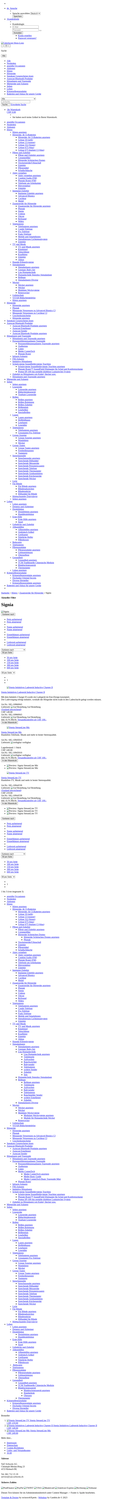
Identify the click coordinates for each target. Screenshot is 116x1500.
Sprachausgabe (19, 455)
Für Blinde (17, 483)
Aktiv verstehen (19, 173)
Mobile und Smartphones (29, 236)
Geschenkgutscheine (21, 315)
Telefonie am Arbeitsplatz (29, 183)
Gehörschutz (18, 295)
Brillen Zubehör (25, 405)
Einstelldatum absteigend (18, 637)
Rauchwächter (30, 1062)
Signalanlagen (18, 264)
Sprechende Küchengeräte (30, 476)
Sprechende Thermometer (29, 471)
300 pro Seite (13, 665)
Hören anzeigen (19, 132)
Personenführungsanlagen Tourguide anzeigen (38, 343)
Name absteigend (14, 629)
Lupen (15, 415)
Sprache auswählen (21, 13)
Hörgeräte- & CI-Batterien (24, 135)
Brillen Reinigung (26, 402)
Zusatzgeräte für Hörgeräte (24, 203)
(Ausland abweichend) (11, 709)
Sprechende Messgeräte (28, 463)
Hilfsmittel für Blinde (27, 494)
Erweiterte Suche (18, 104)
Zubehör (22, 165)
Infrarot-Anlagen (19, 356)
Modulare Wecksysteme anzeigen (39, 1115)
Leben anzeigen (19, 504)
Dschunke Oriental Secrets (24, 578)
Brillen (15, 397)
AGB (9, 1453)
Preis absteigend (14, 622)
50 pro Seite (12, 657)
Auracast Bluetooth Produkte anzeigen (29, 326)
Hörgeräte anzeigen (21, 305)
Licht (14, 481)
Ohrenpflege (23, 555)
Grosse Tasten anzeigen (28, 448)
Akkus (21, 259)
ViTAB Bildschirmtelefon (24, 298)
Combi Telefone (25, 229)
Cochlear (22, 198)
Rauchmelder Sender (33, 1095)
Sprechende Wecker (27, 478)
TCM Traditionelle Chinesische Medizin (36, 562)
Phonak (21, 208)
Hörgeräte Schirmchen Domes (31, 160)
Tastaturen (22, 453)
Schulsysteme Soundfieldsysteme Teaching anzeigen (41, 366)
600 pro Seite (13, 668)
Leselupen (22, 422)
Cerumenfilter (24, 157)
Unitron (21, 214)
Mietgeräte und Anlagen (17, 83)
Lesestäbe (22, 425)
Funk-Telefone (24, 234)
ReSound (22, 219)
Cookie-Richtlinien (15, 1448)
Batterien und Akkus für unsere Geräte (24, 94)
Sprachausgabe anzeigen (29, 458)
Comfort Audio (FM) (27, 178)
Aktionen (11, 68)
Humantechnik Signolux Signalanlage (35, 275)
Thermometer (24, 567)
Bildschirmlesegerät (27, 392)
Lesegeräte (17, 387)
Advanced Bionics (26, 196)
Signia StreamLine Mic (11, 732)
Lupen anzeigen (25, 417)
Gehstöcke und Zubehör (23, 524)
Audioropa (23, 346)
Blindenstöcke (24, 491)
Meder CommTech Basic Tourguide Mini (42, 1179)
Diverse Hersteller (20, 580)
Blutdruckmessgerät (27, 565)
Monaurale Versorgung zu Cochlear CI (29, 313)
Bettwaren (17, 542)
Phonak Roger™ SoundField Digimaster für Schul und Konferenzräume (50, 369)
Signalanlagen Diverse (28, 280)
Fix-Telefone (24, 231)
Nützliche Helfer (25, 537)
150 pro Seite (13, 662)
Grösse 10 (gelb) (25, 140)
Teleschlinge (23, 252)
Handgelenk (29, 1393)
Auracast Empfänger (21, 328)
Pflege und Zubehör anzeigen (31, 155)
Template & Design (10, 1497)
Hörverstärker (24, 185)
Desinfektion (18, 509)
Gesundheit (17, 557)
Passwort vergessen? (27, 38)
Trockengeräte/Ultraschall (29, 163)
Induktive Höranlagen (22, 361)
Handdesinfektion (26, 514)
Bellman (22, 277)
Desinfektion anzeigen (28, 511)
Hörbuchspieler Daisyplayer (24, 496)
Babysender (29, 1064)
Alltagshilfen (18, 527)
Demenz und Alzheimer (23, 506)
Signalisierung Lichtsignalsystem (32, 239)
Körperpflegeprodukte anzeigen (26, 575)
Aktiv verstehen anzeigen (29, 175)
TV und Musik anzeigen (29, 247)
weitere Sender (30, 1069)
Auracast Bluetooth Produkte (20, 78)
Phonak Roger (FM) (27, 180)
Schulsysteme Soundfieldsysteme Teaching (31, 364)
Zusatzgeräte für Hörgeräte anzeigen (34, 206)
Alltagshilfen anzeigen (28, 529)
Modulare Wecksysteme (28, 290)
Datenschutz (12, 1445)
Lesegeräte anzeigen (27, 389)
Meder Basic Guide (32, 1176)
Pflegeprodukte (19, 547)
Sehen (9, 86)
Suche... (5, 105)
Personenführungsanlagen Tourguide (28, 341)
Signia (21, 211)
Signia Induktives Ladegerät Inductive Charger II (23, 692)
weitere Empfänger (32, 1097)
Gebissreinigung (25, 552)
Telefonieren (18, 224)
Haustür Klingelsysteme (23, 262)
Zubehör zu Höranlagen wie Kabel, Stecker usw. (34, 374)
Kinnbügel (23, 249)
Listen (21, 348)
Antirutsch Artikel (26, 532)
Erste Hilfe (17, 517)
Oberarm (28, 1395)
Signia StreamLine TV (11, 777)
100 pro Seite (13, 660)
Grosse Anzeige (19, 435)
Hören (9, 71)
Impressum (12, 1443)
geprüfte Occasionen (16, 66)
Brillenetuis (23, 407)
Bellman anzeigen (32, 1082)
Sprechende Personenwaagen (31, 466)
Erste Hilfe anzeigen (27, 519)
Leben (9, 89)
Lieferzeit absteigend (16, 645)
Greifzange (23, 534)
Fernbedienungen (26, 450)
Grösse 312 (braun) (26, 145)
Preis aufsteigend (14, 619)
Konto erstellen (25, 35)
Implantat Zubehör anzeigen (30, 193)
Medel (21, 201)
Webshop (42, 1497)
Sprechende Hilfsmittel (28, 461)
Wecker (15, 282)
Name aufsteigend (15, 627)
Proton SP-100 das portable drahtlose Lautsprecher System (44, 371)
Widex (21, 221)
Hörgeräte (11, 73)
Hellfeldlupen (24, 420)
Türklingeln (29, 1057)
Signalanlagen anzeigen (28, 267)
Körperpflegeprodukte (17, 91)
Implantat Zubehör (20, 191)
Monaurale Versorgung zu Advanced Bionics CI (33, 310)
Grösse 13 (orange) (26, 142)
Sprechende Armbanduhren (30, 473)
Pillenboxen (23, 539)
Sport (20, 522)
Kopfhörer (22, 254)
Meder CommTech (26, 351)
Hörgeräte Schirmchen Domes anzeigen (41, 937)
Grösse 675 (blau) (26, 147)
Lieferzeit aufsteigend (16, 642)
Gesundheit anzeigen (27, 560)
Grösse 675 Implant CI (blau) (31, 150)
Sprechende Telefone (27, 468)
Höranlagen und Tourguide (19, 81)
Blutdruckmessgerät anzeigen (37, 1390)
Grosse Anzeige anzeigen (29, 438)
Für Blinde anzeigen (27, 486)
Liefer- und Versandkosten (18, 1450)
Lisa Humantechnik (27, 272)
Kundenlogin (13, 19)
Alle (9, 61)
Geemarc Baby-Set (26, 270)
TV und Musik (19, 244)
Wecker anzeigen (25, 285)
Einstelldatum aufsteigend (18, 634)
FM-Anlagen (18, 359)
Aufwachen (29, 1059)
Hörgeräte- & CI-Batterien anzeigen (34, 137)
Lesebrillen (23, 410)
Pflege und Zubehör (21, 152)
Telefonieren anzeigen (28, 226)
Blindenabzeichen (26, 489)
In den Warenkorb (9, 722)
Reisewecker (24, 292)
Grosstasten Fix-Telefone (29, 433)
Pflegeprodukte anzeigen (29, 550)
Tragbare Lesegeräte (27, 394)
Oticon (21, 216)
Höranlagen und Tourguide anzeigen (28, 338)
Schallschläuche (25, 170)
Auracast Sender (19, 331)
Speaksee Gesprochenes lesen (20, 76)
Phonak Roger (24, 354)
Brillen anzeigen (25, 399)
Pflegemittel (23, 168)
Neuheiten (11, 63)
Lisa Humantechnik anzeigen (37, 1054)
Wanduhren (23, 440)
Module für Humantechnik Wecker (39, 1118)
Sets (25, 1074)
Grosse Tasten (18, 445)
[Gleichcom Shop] (12, 43)
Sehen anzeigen (19, 384)
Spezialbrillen (24, 412)
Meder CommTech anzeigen (36, 1174)
